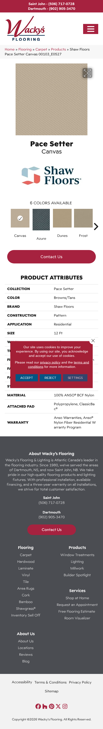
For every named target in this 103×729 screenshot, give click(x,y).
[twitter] (58, 707)
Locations (26, 648)
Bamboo (26, 602)
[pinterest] (51, 707)
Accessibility (22, 682)
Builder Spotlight (77, 575)
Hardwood (25, 561)
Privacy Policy (80, 682)
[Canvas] (20, 218)
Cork (26, 595)
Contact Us (51, 257)
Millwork (77, 568)
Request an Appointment (77, 605)
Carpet (41, 49)
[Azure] (41, 220)
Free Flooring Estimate (77, 611)
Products (58, 49)
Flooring (25, 49)
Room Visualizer (77, 618)
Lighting (77, 561)
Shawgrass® (25, 608)
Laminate (25, 568)
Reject (50, 378)
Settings (75, 378)
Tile (26, 582)
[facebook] (38, 707)
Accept (26, 378)
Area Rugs (25, 588)
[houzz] (44, 707)
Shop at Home (77, 598)
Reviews (26, 654)
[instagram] (65, 707)
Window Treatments (77, 555)
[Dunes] (62, 218)
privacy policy (50, 362)
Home (10, 49)
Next (95, 219)
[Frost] (83, 218)
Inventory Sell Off (25, 615)
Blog (25, 661)
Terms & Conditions (50, 682)
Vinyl (26, 575)
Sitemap (51, 691)
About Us (26, 641)
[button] (90, 29)
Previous (7, 219)
